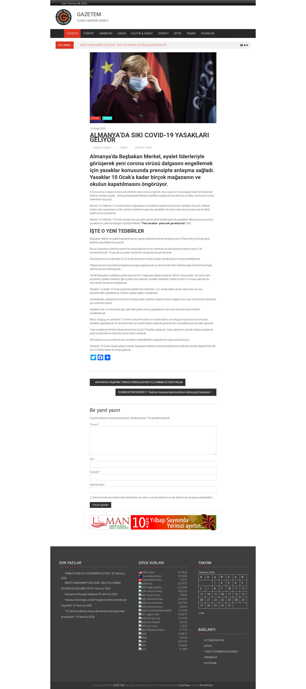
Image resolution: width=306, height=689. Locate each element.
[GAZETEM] (60, 33)
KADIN (122, 33)
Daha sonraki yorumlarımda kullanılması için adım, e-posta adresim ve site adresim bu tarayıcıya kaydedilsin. (153, 497)
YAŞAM (191, 33)
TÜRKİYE (88, 33)
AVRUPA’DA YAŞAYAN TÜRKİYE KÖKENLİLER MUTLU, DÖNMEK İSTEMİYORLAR (139, 382)
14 (208, 594)
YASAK (148, 147)
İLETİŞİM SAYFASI (214, 640)
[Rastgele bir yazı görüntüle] (246, 33)
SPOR (177, 33)
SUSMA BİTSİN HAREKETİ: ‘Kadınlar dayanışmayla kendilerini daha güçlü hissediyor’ (164, 392)
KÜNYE (208, 646)
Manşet (107, 118)
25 (236, 599)
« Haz (201, 613)
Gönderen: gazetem (102, 147)
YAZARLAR (207, 33)
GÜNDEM (72, 33)
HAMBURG (105, 33)
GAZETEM (89, 14)
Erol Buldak (210, 663)
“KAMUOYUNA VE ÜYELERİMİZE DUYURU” (88, 573)
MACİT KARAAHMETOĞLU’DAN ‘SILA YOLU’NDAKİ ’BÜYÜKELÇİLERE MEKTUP (123, 45)
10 (229, 588)
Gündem (95, 118)
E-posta (95, 471)
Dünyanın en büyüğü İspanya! (81, 594)
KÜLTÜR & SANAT (142, 33)
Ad (92, 459)
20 (201, 599)
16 (222, 594)
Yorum (94, 424)
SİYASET (163, 33)
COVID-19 (139, 147)
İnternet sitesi (97, 484)
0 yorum (123, 147)
